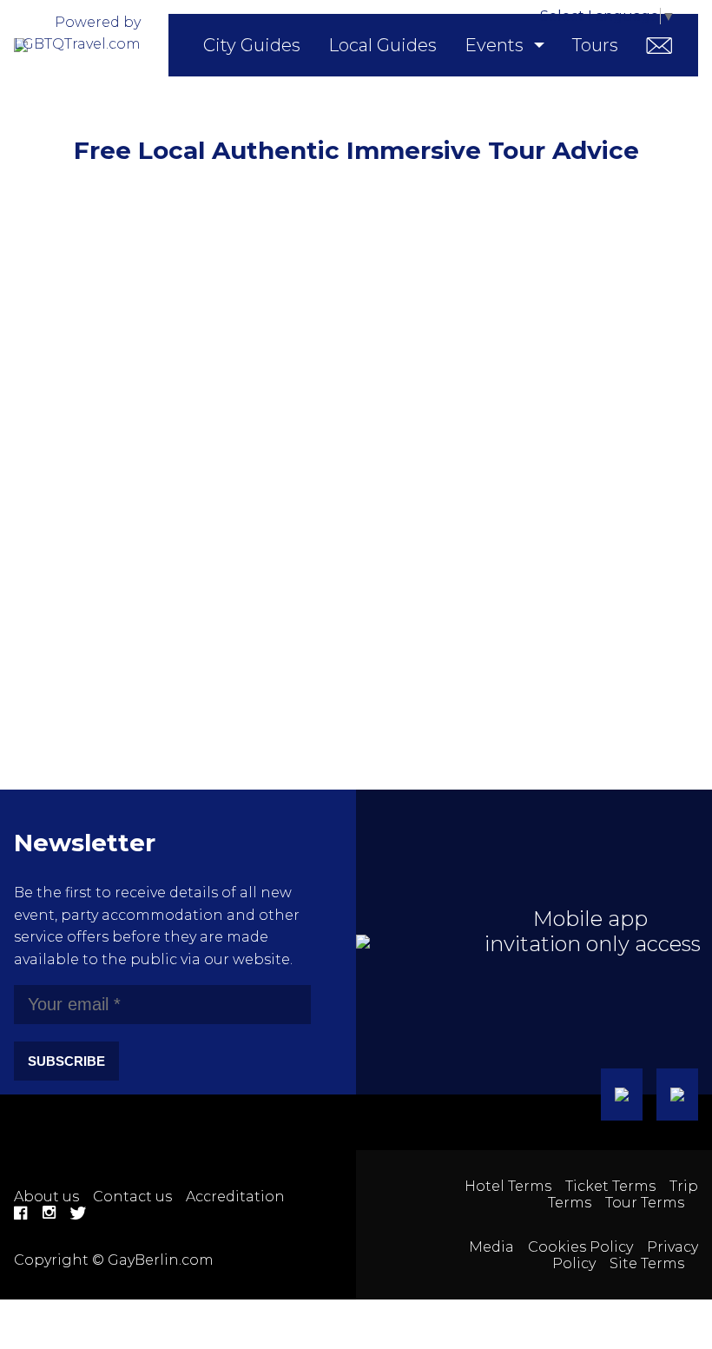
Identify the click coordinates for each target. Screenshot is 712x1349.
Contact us (132, 1196)
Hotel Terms (508, 1186)
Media (491, 1247)
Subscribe (66, 1061)
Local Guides (382, 45)
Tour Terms (644, 1202)
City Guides (251, 45)
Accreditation (235, 1196)
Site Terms (647, 1263)
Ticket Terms (610, 1186)
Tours (595, 45)
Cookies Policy (580, 1247)
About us (46, 1196)
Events (494, 45)
